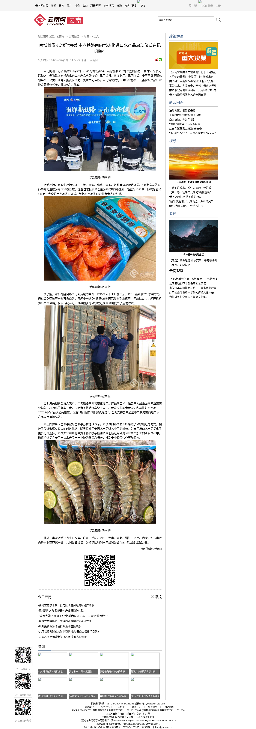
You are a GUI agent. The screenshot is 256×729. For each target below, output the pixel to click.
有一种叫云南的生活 (193, 254)
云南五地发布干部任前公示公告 (187, 283)
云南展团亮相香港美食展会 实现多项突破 (63, 636)
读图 (41, 647)
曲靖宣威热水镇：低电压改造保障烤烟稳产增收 (66, 605)
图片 (69, 5)
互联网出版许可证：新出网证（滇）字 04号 (128, 714)
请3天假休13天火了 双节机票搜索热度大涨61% (61, 696)
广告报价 (120, 707)
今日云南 (45, 597)
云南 (61, 5)
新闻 (53, 5)
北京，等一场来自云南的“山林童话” (190, 192)
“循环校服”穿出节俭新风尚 (184, 124)
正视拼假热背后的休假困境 (185, 115)
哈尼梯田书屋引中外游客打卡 (186, 205)
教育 (127, 5)
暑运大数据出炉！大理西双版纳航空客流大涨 (65, 621)
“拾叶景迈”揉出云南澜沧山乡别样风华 (191, 201)
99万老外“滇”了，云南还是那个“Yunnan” (192, 133)
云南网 (60, 36)
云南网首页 (41, 5)
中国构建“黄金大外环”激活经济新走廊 (118, 696)
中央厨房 (152, 707)
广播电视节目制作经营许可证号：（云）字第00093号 (128, 717)
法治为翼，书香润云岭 (182, 110)
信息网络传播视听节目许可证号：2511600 (163, 710)
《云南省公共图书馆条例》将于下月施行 (192, 72)
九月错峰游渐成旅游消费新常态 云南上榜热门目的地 (69, 631)
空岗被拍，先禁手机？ (182, 119)
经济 (86, 36)
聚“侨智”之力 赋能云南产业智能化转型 (61, 610)
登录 (210, 5)
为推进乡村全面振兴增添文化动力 (189, 297)
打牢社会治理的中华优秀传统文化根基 (191, 292)
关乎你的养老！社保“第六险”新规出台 (191, 76)
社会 (77, 5)
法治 (119, 5)
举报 (158, 597)
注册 (218, 5)
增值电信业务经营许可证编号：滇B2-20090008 (103, 720)
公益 (85, 5)
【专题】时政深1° (179, 264)
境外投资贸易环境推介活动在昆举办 (60, 626)
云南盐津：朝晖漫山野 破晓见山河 (194, 182)
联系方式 (136, 707)
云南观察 (176, 271)
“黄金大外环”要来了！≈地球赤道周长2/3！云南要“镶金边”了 (73, 615)
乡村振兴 (108, 5)
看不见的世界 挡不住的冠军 (185, 196)
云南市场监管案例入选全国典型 (187, 94)
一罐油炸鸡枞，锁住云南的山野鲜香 (190, 187)
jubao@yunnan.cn (162, 727)
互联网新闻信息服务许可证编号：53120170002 (117, 710)
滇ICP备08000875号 (81, 710)
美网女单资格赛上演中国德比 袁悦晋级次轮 (152, 671)
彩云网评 (95, 5)
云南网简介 (88, 707)
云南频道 (74, 36)
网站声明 (169, 707)
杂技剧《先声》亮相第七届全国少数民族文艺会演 (63, 671)
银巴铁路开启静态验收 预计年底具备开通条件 (122, 671)
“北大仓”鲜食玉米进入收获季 (145, 696)
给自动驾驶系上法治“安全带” (186, 128)
